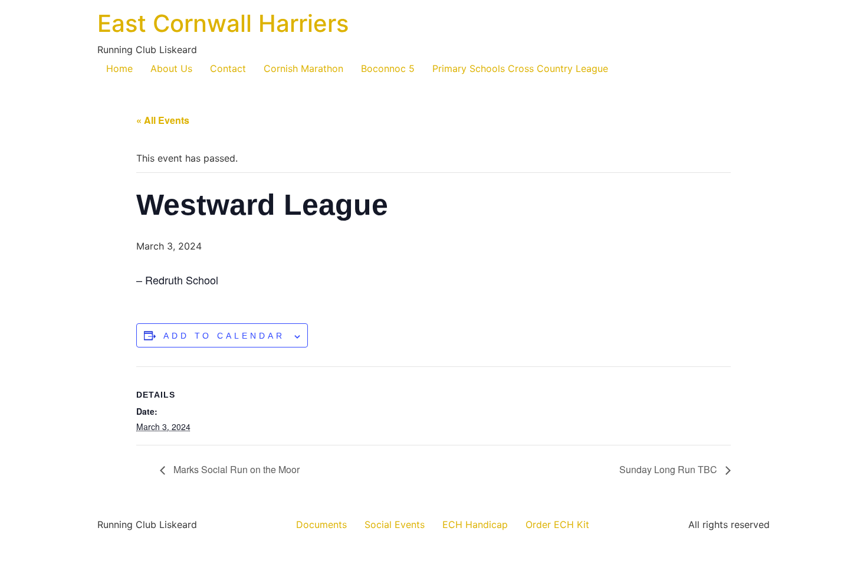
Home (119, 68)
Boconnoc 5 (388, 68)
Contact (228, 68)
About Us (171, 68)
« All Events (162, 120)
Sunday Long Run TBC (669, 469)
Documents (321, 524)
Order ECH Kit (557, 524)
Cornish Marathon (303, 68)
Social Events (394, 524)
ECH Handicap (475, 524)
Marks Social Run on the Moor (235, 469)
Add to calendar (224, 335)
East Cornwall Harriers (223, 23)
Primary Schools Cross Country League (520, 68)
